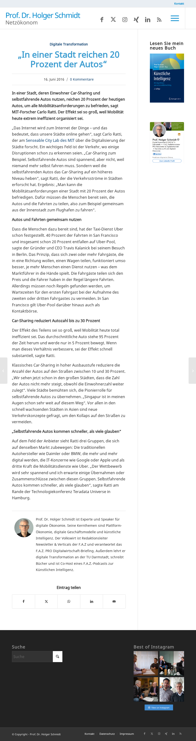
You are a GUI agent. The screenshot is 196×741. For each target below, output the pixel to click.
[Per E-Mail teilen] (114, 601)
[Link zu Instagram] (125, 19)
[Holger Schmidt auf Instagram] (159, 710)
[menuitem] (178, 3)
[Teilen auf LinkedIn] (91, 601)
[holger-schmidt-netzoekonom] (43, 18)
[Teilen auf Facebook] (23, 601)
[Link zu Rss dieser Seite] (159, 19)
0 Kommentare (82, 79)
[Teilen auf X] (46, 601)
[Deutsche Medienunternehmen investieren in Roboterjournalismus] (3, 370)
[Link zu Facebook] (102, 19)
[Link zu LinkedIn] (147, 19)
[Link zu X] (113, 19)
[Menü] (172, 18)
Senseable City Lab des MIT (50, 140)
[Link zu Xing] (136, 19)
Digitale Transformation (69, 44)
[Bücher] (167, 101)
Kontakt (179, 3)
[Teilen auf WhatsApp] (69, 601)
